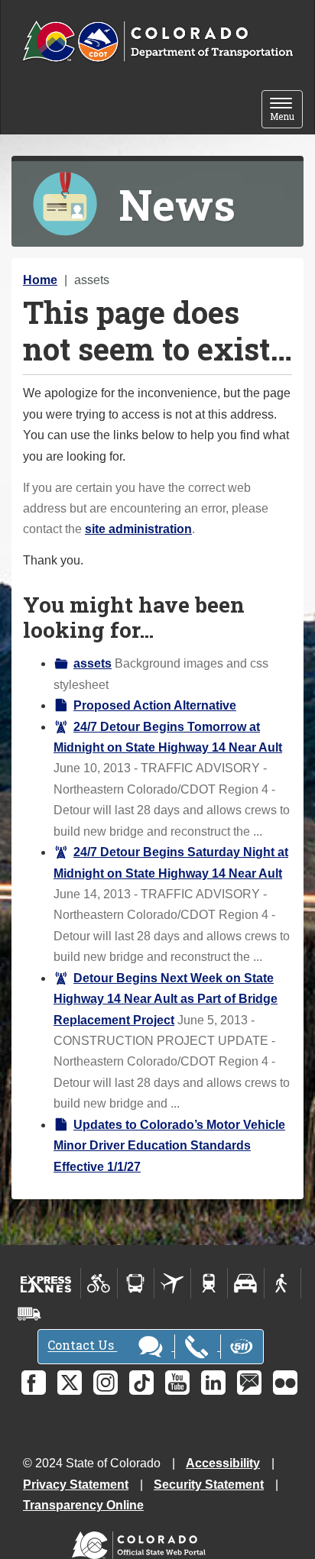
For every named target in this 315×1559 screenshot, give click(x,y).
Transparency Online (83, 1505)
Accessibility (223, 1463)
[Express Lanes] (46, 1283)
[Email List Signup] (249, 1382)
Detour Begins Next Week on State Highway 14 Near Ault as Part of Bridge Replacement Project (166, 999)
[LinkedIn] (213, 1382)
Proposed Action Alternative (154, 705)
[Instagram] (105, 1382)
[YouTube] (177, 1382)
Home (40, 279)
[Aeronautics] (172, 1283)
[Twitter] (69, 1382)
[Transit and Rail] (135, 1283)
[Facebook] (33, 1382)
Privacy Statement (75, 1484)
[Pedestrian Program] (282, 1283)
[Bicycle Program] (99, 1283)
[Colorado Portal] (142, 1541)
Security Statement (209, 1484)
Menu (286, 110)
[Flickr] (285, 1382)
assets (92, 663)
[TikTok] (141, 1382)
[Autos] (246, 1283)
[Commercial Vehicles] (29, 1314)
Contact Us (82, 1345)
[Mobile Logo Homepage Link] (157, 42)
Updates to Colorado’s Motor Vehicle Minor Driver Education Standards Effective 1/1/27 (169, 1145)
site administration (138, 528)
